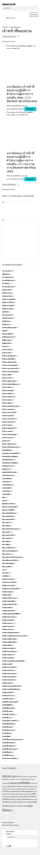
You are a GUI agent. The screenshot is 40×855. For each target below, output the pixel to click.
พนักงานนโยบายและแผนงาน (10, 529)
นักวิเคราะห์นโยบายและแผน (10, 447)
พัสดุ (27, 799)
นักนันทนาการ (6, 324)
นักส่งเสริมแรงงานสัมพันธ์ (9, 463)
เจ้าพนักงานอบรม (7, 683)
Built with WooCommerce (10, 825)
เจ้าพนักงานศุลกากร (8, 654)
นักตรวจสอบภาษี (7, 315)
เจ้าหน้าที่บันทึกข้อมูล (8, 724)
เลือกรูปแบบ (30, 109)
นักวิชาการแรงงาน (7, 437)
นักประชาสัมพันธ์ (7, 334)
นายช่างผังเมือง (6, 478)
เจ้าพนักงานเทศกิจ (7, 692)
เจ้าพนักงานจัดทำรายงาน (9, 598)
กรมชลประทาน (26, 776)
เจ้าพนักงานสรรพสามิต (8, 667)
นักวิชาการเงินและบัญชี (9, 434)
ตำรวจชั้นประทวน (7, 277)
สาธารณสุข (34, 799)
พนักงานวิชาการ (7, 554)
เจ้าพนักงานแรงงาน (7, 695)
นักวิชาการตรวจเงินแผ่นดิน (10, 371)
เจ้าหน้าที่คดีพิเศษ (7, 705)
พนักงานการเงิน (17, 796)
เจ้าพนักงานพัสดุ (6, 645)
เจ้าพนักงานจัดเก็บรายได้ (9, 604)
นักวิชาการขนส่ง (7, 349)
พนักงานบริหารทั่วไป (8, 535)
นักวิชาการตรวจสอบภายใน (10, 368)
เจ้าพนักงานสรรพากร (8, 670)
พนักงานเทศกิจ (6, 566)
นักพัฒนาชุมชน (6, 340)
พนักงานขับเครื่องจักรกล (9, 513)
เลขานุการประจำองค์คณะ (9, 758)
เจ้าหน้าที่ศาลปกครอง (8, 742)
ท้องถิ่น (9, 786)
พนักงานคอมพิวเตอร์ (8, 516)
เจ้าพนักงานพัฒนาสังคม (9, 642)
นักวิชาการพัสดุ (6, 387)
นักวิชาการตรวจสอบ (12, 789)
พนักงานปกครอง (7, 538)
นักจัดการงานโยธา (7, 308)
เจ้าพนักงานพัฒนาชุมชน (9, 639)
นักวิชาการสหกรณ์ (7, 415)
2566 (4, 776)
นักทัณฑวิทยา (6, 321)
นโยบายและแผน (6, 796)
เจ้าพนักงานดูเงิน (7, 607)
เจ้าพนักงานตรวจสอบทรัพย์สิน (10, 613)
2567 (9, 776)
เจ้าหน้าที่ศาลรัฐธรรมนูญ (9, 749)
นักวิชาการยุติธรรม (7, 393)
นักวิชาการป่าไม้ (7, 378)
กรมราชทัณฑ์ (11, 779)
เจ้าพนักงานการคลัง (7, 579)
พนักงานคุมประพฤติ (7, 519)
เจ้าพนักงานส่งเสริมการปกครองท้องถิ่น (13, 661)
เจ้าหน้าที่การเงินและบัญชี (9, 702)
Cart (8, 846)
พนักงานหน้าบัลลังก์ (7, 563)
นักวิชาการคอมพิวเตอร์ (8, 356)
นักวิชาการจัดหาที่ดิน (8, 359)
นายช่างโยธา (6, 491)
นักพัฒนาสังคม (6, 343)
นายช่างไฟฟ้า (6, 494)
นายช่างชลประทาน (7, 475)
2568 (14, 776)
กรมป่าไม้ (32, 776)
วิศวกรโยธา (5, 573)
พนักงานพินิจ (5, 544)
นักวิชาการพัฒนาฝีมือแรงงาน (10, 384)
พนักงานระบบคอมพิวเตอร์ (9, 551)
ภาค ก (4, 569)
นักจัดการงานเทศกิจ (8, 305)
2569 (17, 776)
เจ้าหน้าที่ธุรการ (6, 717)
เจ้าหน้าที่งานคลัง (7, 711)
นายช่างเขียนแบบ (7, 485)
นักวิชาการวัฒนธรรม (8, 396)
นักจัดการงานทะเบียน (8, 299)
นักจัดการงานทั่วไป (7, 302)
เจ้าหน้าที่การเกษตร (7, 698)
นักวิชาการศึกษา (7, 403)
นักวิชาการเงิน (9, 791)
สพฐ (31, 799)
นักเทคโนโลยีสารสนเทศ (9, 472)
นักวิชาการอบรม (7, 425)
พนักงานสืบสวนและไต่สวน (10, 560)
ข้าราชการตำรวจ (7, 271)
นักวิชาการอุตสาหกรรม (9, 428)
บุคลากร (4, 500)
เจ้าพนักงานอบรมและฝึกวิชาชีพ (11, 686)
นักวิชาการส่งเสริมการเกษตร (10, 406)
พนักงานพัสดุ (5, 541)
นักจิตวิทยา (5, 312)
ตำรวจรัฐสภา (6, 283)
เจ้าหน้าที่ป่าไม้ (6, 733)
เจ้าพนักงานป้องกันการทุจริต (10, 632)
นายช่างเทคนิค (6, 488)
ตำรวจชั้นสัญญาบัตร (8, 280)
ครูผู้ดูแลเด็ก (5, 274)
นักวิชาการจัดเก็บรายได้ (9, 362)
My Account (10, 831)
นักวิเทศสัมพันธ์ (6, 450)
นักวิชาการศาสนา (7, 400)
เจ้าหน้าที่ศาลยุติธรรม (8, 746)
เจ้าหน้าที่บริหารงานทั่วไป (9, 720)
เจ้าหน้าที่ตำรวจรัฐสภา (8, 714)
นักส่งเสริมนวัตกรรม (8, 459)
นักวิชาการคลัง (6, 352)
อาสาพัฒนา (5, 576)
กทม (21, 776)
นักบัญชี (4, 330)
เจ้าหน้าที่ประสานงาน (8, 730)
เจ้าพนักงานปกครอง (7, 626)
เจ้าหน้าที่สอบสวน (7, 752)
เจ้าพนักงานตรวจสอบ (8, 610)
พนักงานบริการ (6, 532)
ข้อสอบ (25, 782)
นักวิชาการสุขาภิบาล (8, 422)
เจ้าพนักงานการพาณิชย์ (9, 582)
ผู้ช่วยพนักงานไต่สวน (8, 503)
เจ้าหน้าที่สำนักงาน (7, 755)
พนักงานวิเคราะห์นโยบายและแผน (12, 557)
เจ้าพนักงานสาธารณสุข (9, 673)
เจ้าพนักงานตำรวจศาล (8, 617)
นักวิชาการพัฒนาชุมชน (9, 381)
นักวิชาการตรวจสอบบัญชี (9, 365)
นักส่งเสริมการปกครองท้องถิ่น (10, 453)
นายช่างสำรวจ (6, 481)
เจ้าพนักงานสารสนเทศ (8, 676)
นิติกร (3, 497)
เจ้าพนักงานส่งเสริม (7, 658)
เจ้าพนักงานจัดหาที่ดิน (8, 601)
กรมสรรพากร (18, 779)
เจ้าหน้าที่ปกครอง (7, 727)
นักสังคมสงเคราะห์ (7, 466)
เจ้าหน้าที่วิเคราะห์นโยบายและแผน (12, 739)
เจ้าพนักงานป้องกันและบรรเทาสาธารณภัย (14, 636)
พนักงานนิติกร (6, 525)
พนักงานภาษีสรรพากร (8, 547)
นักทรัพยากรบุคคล (7, 318)
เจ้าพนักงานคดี (6, 595)
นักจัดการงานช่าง (7, 296)
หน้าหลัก (5, 27)
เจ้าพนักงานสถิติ (6, 664)
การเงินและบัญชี (14, 783)
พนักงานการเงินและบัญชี (9, 507)
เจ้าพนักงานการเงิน (9, 802)
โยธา (12, 810)
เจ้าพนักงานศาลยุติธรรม (9, 651)
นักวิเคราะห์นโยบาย (6, 794)
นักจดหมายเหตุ (6, 290)
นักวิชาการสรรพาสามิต (9, 412)
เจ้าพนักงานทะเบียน (7, 620)
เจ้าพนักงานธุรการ (7, 623)
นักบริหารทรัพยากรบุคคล (9, 327)
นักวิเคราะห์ (5, 441)
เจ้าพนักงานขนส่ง (7, 592)
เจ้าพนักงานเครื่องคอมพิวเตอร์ (10, 689)
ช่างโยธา (32, 783)
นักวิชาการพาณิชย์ (7, 390)
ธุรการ (14, 786)
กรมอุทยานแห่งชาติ (26, 779)
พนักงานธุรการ (6, 522)
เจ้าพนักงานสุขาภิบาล (8, 680)
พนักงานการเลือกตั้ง (7, 510)
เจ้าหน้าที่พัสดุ (6, 736)
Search (9, 834)
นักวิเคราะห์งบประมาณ (9, 444)
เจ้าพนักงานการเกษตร (8, 585)
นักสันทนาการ (6, 469)
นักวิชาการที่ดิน (6, 374)
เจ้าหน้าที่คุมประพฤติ (8, 708)
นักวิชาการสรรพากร (8, 409)
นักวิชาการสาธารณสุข (8, 419)
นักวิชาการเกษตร (7, 431)
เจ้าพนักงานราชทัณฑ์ (8, 648)
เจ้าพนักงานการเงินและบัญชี (10, 588)
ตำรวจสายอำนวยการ (8, 286)
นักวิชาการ (5, 346)
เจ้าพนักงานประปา (7, 629)
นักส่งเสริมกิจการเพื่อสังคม (9, 456)
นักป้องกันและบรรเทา (8, 337)
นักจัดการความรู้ (7, 293)
